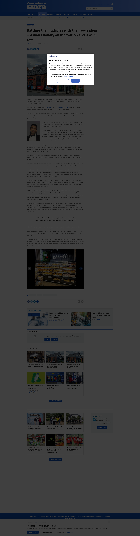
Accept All (75, 81)
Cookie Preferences (63, 81)
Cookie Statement (68, 76)
